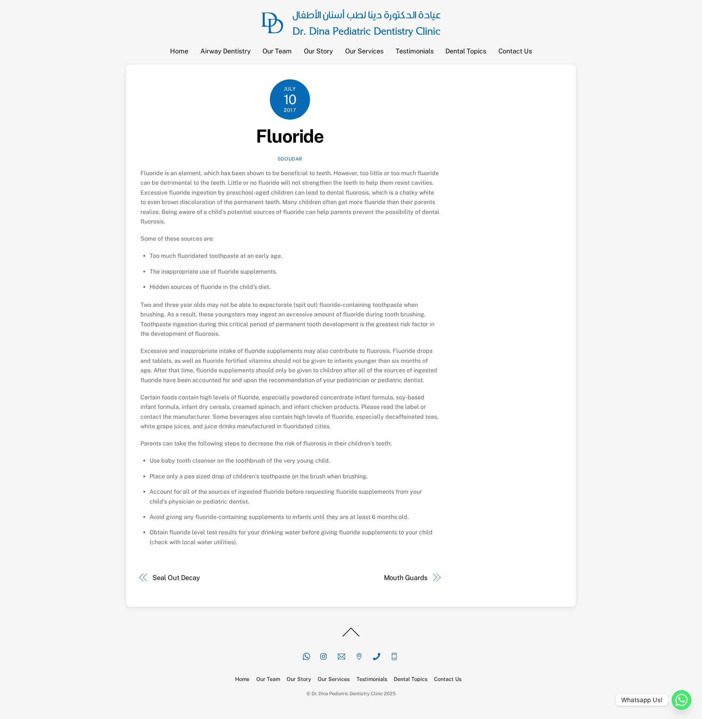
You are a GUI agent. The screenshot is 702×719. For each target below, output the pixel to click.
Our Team (277, 51)
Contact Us (515, 51)
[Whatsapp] (681, 700)
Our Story (318, 51)
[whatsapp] (306, 655)
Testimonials (415, 51)
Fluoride (290, 136)
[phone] (376, 655)
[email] (341, 655)
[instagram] (324, 655)
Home (179, 51)
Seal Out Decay (176, 577)
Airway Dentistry (225, 51)
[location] (359, 655)
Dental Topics (465, 51)
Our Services (364, 51)
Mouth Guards (405, 577)
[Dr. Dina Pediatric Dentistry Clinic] (351, 39)
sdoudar (290, 159)
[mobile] (394, 655)
